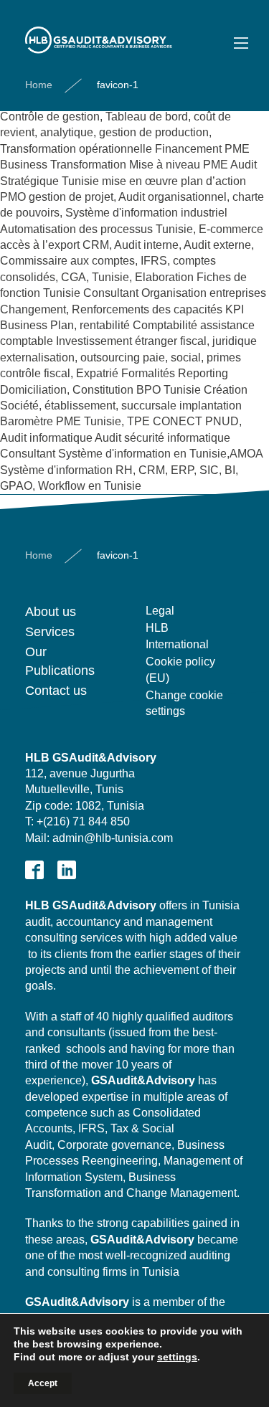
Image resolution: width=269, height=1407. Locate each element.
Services (50, 632)
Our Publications (60, 661)
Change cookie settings (184, 703)
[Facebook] (34, 870)
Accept (42, 1383)
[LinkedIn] (66, 870)
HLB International (177, 636)
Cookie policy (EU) (180, 669)
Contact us (56, 690)
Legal (160, 611)
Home (38, 84)
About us (50, 612)
